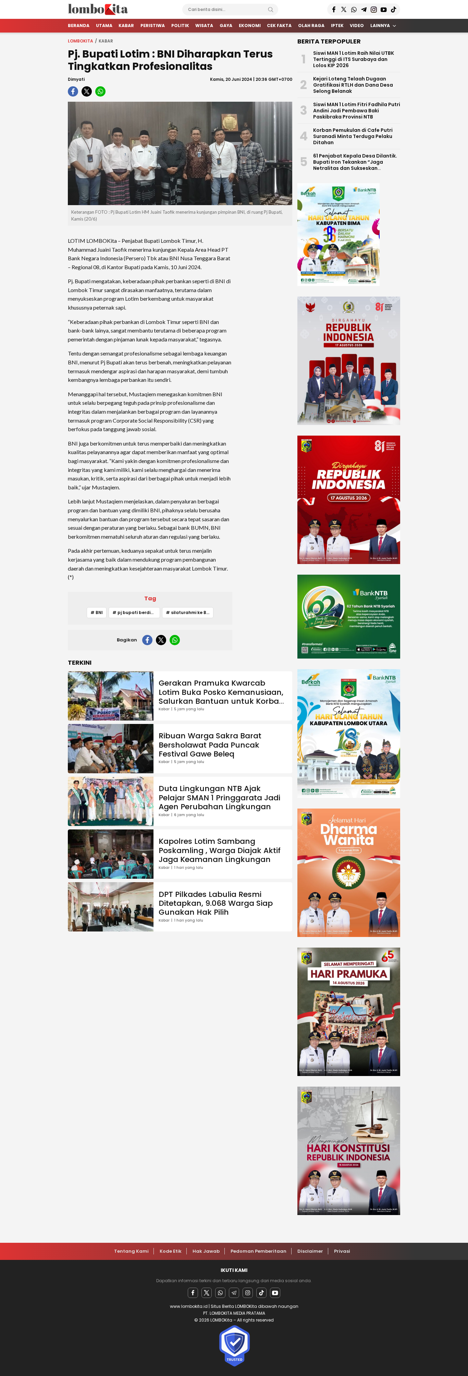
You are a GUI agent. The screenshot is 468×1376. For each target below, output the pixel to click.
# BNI (96, 612)
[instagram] (248, 1293)
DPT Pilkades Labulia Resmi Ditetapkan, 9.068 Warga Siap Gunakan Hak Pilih (216, 903)
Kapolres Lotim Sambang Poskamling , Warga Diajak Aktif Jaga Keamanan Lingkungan (220, 850)
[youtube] (275, 1293)
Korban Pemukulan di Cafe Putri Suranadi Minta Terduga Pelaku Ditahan (353, 136)
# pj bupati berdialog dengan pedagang (136, 612)
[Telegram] (234, 1293)
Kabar (106, 41)
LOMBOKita (80, 41)
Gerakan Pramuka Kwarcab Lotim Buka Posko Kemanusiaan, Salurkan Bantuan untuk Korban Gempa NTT (221, 696)
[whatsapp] (100, 91)
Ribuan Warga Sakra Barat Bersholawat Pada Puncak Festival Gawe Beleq (210, 744)
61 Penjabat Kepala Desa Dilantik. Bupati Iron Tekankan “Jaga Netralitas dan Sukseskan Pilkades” (355, 165)
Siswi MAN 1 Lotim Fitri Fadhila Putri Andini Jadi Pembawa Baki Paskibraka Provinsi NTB (356, 110)
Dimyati (76, 79)
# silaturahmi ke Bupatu (189, 612)
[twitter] (87, 91)
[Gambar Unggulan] (180, 153)
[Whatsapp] (220, 1293)
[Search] (271, 9)
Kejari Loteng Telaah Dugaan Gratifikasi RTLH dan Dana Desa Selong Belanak (353, 85)
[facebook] (73, 91)
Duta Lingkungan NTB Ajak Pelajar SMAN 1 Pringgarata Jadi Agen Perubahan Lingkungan (219, 797)
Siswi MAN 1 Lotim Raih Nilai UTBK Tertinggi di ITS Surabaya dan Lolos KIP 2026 (353, 59)
